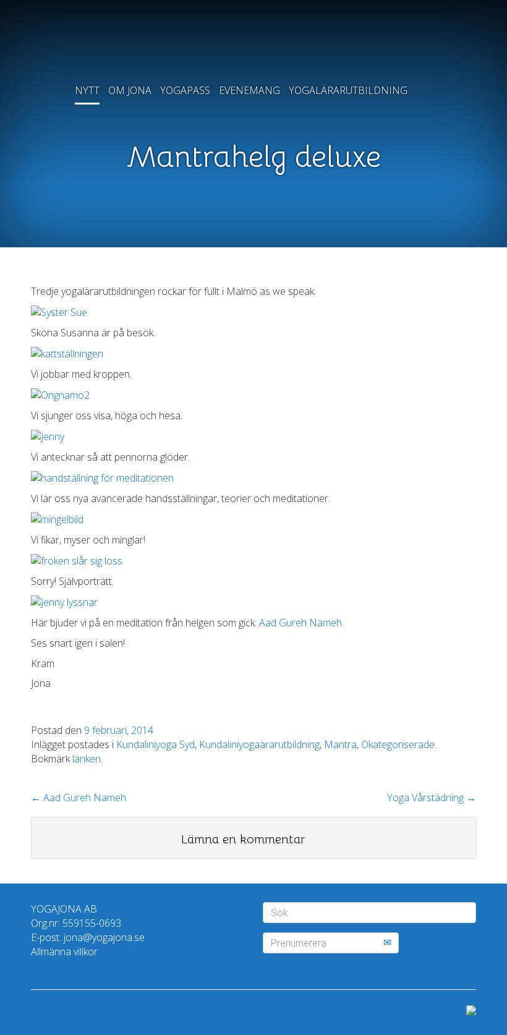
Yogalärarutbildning (348, 90)
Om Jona (129, 90)
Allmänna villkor (64, 951)
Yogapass (185, 90)
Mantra (340, 744)
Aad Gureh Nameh (300, 622)
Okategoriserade (398, 744)
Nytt (87, 90)
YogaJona (253, 43)
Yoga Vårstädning (431, 797)
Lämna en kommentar (243, 839)
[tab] (253, 837)
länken (86, 758)
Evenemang (249, 90)
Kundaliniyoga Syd (155, 744)
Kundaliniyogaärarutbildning (259, 744)
